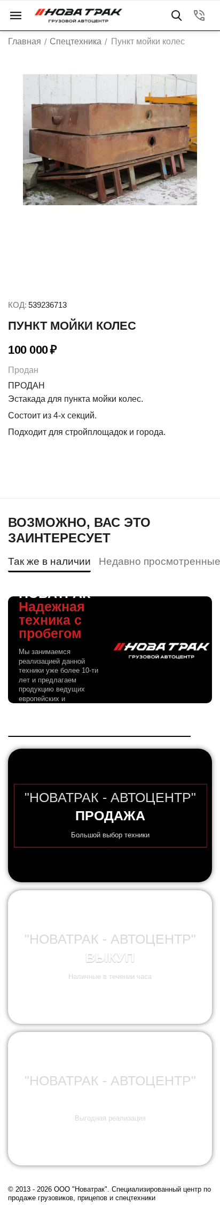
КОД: (17, 305)
